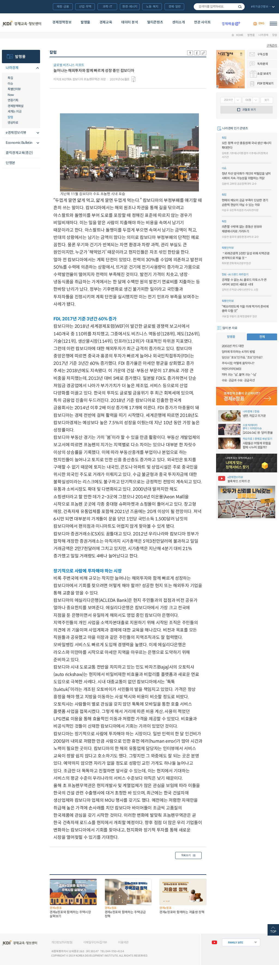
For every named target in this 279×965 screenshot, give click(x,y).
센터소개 (178, 22)
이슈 (10, 84)
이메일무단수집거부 (95, 942)
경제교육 (105, 22)
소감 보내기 (264, 73)
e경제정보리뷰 (16, 133)
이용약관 (123, 942)
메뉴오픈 (37, 68)
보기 (267, 100)
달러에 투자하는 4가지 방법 (238, 352)
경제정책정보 (61, 22)
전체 (262, 337)
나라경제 (263, 35)
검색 (240, 6)
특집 (10, 78)
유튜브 (214, 942)
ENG (261, 23)
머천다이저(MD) (231, 369)
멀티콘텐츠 (155, 22)
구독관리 (271, 45)
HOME (239, 35)
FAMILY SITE (235, 942)
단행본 (10, 163)
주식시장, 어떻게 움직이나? (238, 363)
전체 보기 (262, 7)
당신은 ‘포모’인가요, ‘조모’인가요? (242, 357)
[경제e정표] (246, 396)
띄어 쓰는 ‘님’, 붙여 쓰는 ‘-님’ (239, 375)
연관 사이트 (202, 22)
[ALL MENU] (273, 23)
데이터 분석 (129, 22)
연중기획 (13, 100)
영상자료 (13, 123)
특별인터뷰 (14, 89)
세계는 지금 (14, 111)
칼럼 (274, 35)
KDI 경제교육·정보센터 (21, 23)
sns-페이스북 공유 (197, 52)
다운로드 (133, 79)
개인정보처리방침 (61, 942)
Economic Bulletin (19, 143)
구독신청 (262, 54)
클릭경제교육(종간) (19, 153)
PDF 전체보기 (265, 83)
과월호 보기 (249, 109)
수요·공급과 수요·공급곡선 (238, 380)
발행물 (85, 22)
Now (11, 95)
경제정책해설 (15, 106)
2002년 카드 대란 (233, 346)
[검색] (219, 6)
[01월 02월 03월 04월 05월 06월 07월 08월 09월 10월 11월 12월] (250, 100)
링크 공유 (203, 52)
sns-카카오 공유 (190, 52)
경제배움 (231, 23)
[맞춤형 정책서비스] (246, 463)
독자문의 (262, 64)
